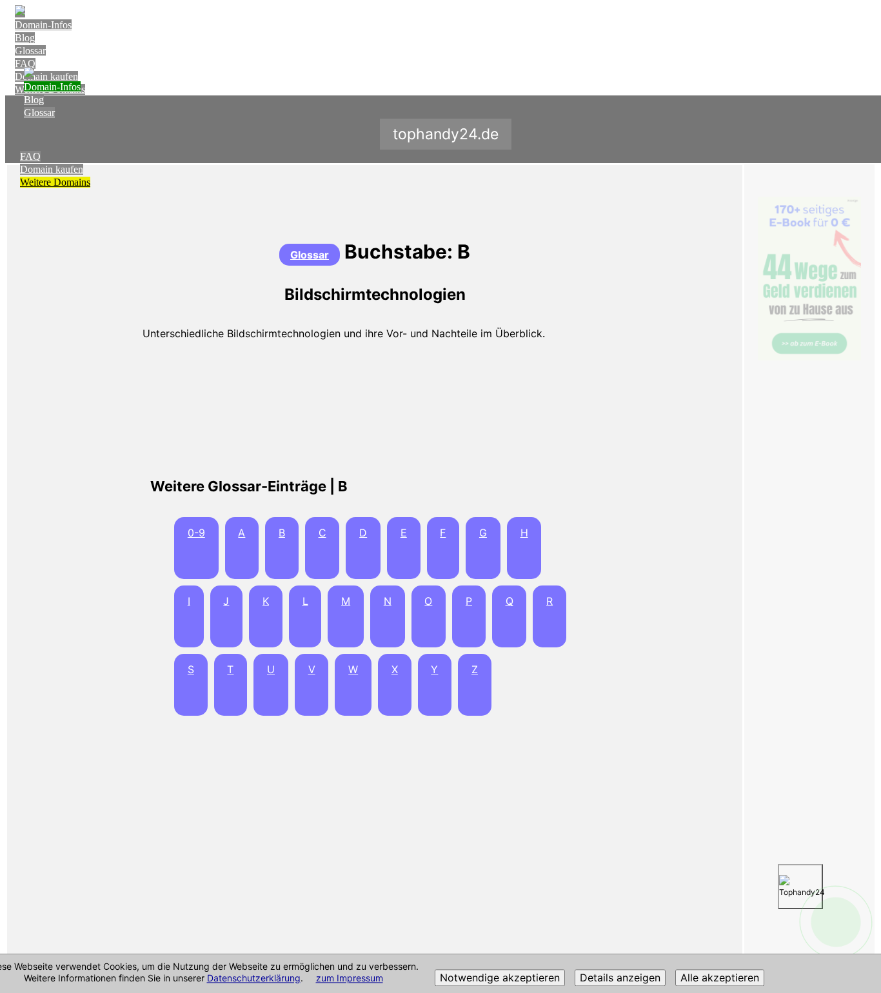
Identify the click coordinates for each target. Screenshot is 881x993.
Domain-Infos (43, 24)
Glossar (30, 50)
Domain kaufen (51, 169)
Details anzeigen (620, 978)
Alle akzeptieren (719, 978)
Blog (25, 37)
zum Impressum (349, 978)
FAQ (25, 63)
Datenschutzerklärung (254, 978)
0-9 (196, 532)
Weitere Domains (55, 182)
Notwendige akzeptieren (500, 978)
